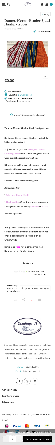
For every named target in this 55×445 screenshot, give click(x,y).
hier (18, 246)
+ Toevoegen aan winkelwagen (38, 439)
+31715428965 (32, 367)
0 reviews (19, 29)
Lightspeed (34, 414)
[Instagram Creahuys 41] (27, 381)
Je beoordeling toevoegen (37, 288)
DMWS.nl (6, 420)
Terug (46, 14)
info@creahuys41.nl (31, 371)
